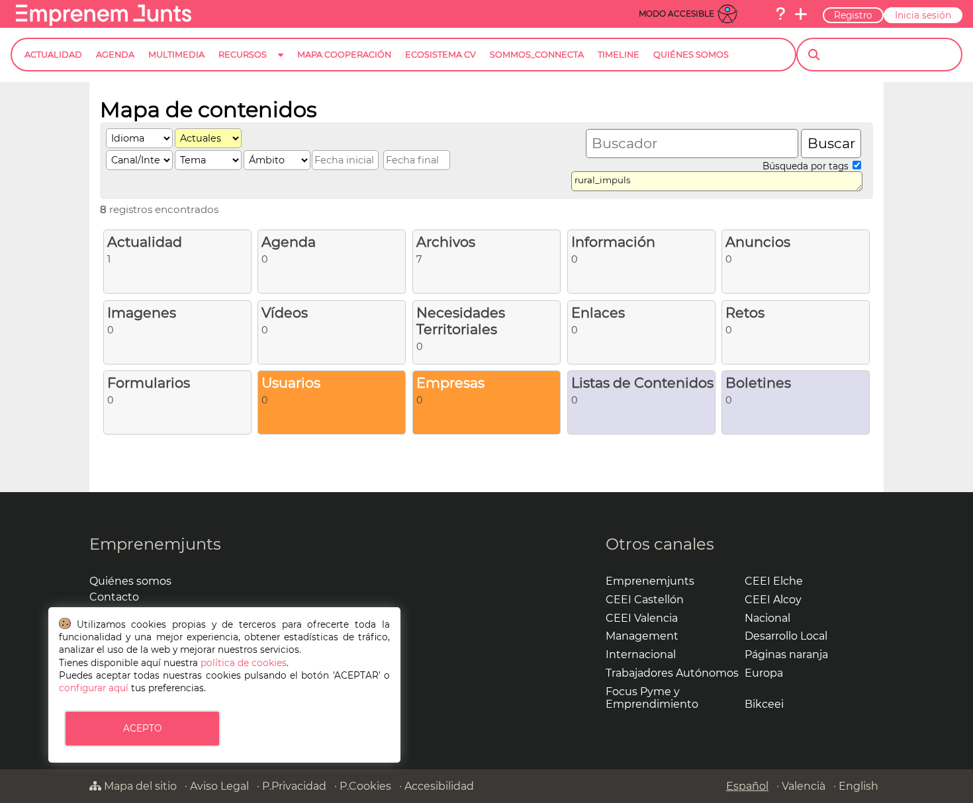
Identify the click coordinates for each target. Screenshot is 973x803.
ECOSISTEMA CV (440, 55)
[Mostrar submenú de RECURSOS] (280, 65)
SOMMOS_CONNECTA (537, 55)
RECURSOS (242, 55)
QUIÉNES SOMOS (691, 55)
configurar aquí (93, 688)
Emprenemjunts (155, 544)
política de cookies (244, 662)
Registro (853, 15)
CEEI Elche (774, 581)
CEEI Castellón (645, 599)
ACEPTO (142, 728)
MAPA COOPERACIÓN (344, 55)
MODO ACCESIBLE (676, 14)
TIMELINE (618, 55)
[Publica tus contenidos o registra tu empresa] (801, 14)
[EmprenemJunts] (103, 22)
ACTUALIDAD (53, 55)
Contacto (114, 597)
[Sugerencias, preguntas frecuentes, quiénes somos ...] (780, 14)
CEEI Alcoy (773, 599)
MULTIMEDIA (176, 55)
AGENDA (115, 55)
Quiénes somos (130, 581)
